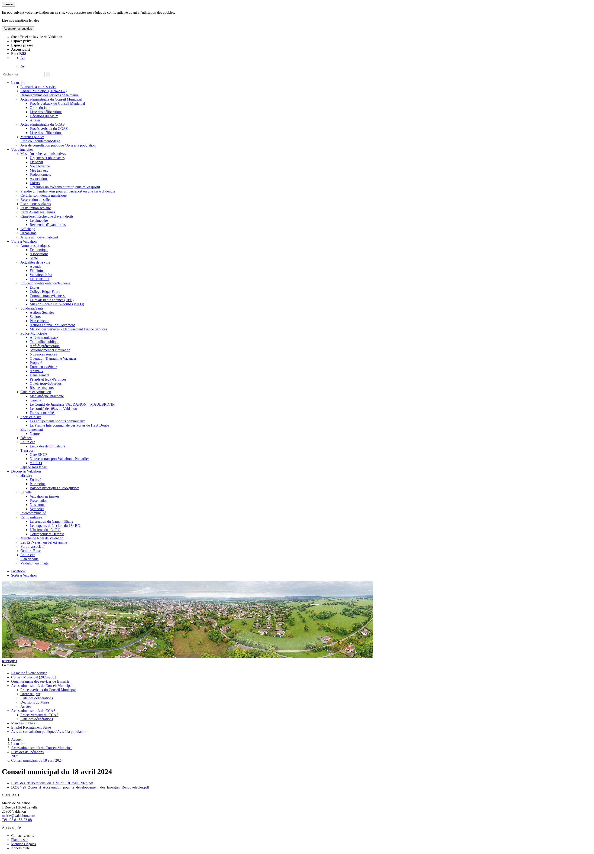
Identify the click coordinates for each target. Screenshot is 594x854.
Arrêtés (35, 120)
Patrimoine (37, 484)
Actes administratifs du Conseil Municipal (51, 99)
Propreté (36, 363)
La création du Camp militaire (51, 521)
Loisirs (35, 183)
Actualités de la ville (35, 262)
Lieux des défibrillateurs (47, 446)
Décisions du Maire (44, 116)
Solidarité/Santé (31, 308)
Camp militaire (31, 517)
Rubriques (9, 661)
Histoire (26, 475)
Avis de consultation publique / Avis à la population (58, 145)
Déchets (26, 438)
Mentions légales (23, 844)
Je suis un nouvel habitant (39, 237)
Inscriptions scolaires (35, 204)
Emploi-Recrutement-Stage (40, 141)
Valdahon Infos (41, 275)
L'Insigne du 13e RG (45, 530)
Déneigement (39, 375)
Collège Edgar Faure (45, 291)
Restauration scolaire (35, 208)
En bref (35, 480)
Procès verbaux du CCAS (49, 128)
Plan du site (19, 840)
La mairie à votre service (38, 87)
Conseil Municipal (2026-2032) (43, 91)
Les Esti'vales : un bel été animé (43, 542)
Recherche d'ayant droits (48, 225)
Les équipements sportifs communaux (57, 421)
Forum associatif (32, 546)
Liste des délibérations (46, 112)
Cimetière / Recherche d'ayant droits (46, 216)
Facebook (18, 571)
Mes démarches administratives (43, 154)
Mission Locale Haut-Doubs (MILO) (57, 304)
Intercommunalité (33, 513)
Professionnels (40, 174)
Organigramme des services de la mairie (49, 95)
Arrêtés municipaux (44, 337)
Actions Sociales (42, 312)
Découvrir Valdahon (26, 471)
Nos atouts (37, 505)
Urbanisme (28, 233)
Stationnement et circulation (50, 350)
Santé (34, 258)
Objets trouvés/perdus (45, 383)
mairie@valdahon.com (18, 816)
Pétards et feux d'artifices (48, 379)
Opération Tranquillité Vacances (53, 358)
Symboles (37, 509)
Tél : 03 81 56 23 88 (17, 820)
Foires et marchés (42, 413)
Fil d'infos (37, 271)
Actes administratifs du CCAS (42, 124)
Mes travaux (39, 170)
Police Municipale (33, 333)
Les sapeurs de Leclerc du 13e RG (55, 526)
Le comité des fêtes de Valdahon (53, 409)
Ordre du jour (40, 108)
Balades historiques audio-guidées (54, 488)
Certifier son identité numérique (43, 195)
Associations (39, 179)
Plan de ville (29, 559)
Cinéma (35, 400)
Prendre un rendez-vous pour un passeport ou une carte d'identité (67, 191)
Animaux (36, 371)
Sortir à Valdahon (24, 575)
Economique (39, 250)
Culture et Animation (35, 392)
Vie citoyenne (40, 166)
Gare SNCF (38, 454)
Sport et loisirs (30, 417)
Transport (27, 450)
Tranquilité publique (44, 342)
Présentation (39, 500)
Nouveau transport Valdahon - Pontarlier (59, 459)
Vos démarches (22, 149)
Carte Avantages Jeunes (37, 212)
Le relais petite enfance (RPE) (52, 300)
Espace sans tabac (33, 467)
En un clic (27, 442)
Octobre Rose (30, 551)
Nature (35, 434)
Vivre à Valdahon (24, 241)
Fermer (8, 4)
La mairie (18, 83)
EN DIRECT (39, 279)
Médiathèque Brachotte (47, 396)
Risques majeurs (42, 388)
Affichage (27, 229)
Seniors (35, 317)
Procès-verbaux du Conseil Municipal (57, 103)
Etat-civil (36, 162)
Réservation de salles (35, 200)
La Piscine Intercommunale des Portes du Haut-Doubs (69, 425)
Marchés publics (32, 137)
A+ (22, 58)
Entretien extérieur (43, 367)
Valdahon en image (34, 563)
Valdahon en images (44, 496)
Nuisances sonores (43, 354)
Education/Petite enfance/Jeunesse (45, 283)
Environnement (31, 429)
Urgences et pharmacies (47, 158)
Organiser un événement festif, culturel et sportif (65, 187)
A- (22, 66)
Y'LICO (36, 463)
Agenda (35, 266)
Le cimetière (39, 220)
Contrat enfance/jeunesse (48, 296)
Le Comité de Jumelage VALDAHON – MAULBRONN (72, 404)
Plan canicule (39, 321)
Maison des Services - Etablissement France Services (68, 329)
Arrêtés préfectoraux (45, 346)
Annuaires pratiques (35, 246)
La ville (26, 492)
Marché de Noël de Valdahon (41, 538)
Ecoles (34, 287)
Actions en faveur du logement (52, 325)
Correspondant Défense (47, 534)
